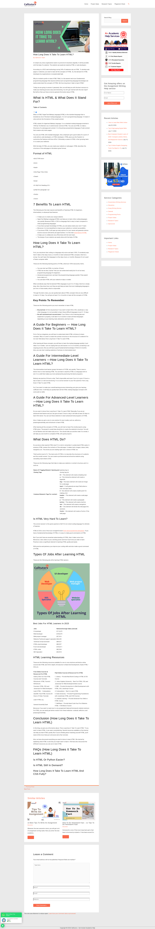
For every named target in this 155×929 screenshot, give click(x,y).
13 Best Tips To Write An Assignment (42, 823)
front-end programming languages (73, 531)
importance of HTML (80, 232)
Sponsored (111, 224)
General (110, 211)
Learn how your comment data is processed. (62, 913)
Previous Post (29, 787)
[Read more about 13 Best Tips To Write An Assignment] (44, 811)
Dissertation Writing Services (117, 202)
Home (86, 4)
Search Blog (107, 17)
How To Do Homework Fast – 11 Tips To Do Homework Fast (78, 823)
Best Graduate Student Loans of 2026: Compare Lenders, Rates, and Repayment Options (118, 136)
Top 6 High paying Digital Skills (117, 128)
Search (125, 21)
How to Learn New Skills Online (117, 122)
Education (30, 825)
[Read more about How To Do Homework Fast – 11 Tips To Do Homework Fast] (78, 811)
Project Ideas (95, 4)
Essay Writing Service (114, 208)
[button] (129, 4)
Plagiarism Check (120, 4)
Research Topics (107, 4)
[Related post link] (31, 837)
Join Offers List (112, 103)
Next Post (28, 789)
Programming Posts (114, 214)
